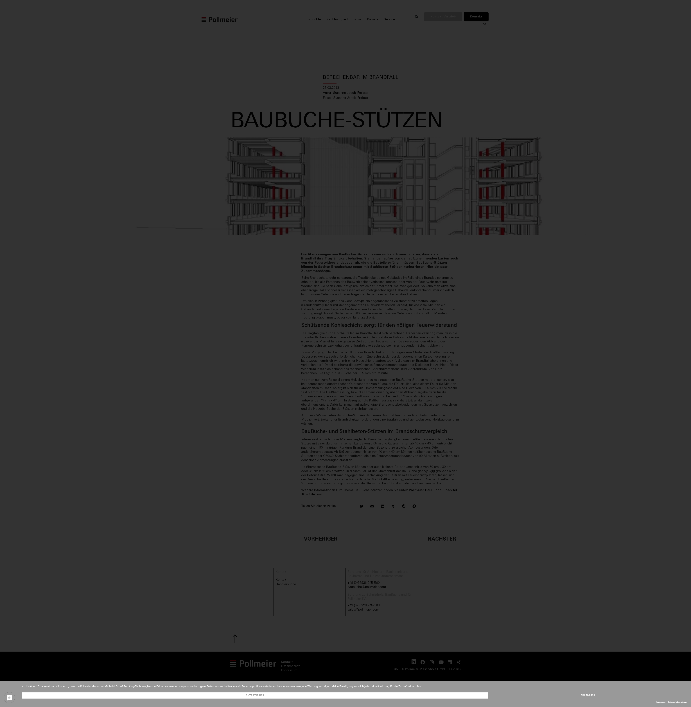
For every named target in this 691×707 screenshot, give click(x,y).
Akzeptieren (255, 695)
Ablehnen (588, 695)
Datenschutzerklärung (677, 702)
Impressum (661, 702)
